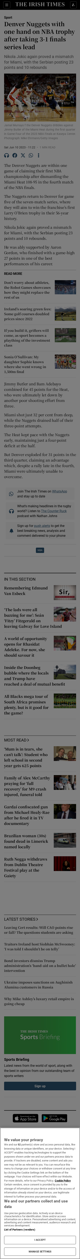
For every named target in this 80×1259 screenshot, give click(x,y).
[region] (40, 1193)
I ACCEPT (40, 1240)
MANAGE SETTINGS (40, 1251)
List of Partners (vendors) (19, 1229)
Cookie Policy (63, 1180)
